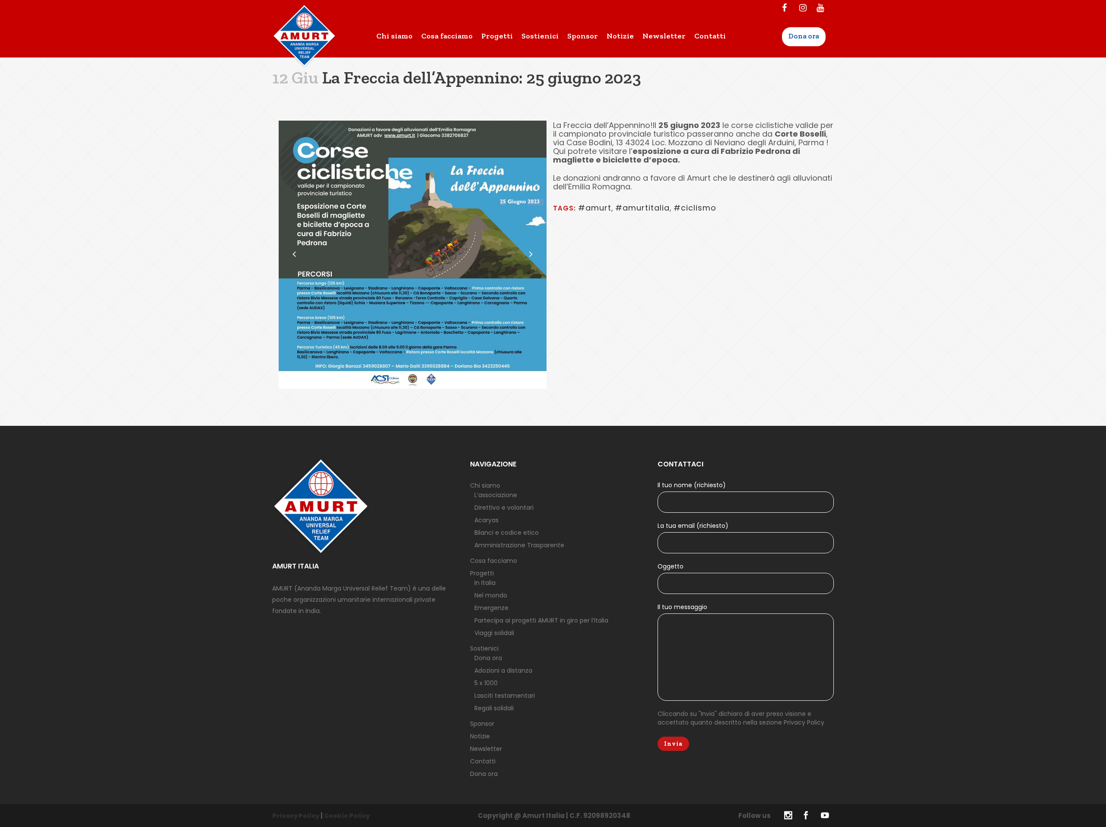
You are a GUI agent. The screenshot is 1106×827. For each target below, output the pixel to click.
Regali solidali (494, 708)
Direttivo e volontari (504, 507)
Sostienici (484, 648)
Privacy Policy (804, 722)
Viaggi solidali (494, 633)
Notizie (480, 736)
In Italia (485, 582)
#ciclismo (695, 207)
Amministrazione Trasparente (519, 545)
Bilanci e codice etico (506, 532)
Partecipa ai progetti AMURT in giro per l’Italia (541, 620)
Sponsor (482, 723)
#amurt (594, 207)
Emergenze (491, 607)
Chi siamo (485, 485)
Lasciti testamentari (504, 695)
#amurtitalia (642, 207)
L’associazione (495, 495)
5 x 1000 (486, 683)
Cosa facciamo (493, 560)
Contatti (483, 761)
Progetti (482, 573)
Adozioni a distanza (503, 670)
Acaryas (486, 520)
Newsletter (486, 748)
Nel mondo (490, 595)
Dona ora (488, 658)
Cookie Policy (347, 815)
